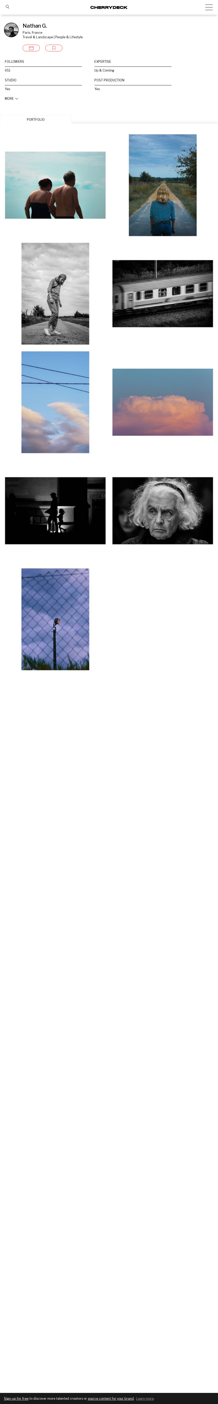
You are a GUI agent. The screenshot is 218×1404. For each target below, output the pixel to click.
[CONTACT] (31, 48)
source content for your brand (111, 1399)
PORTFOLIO (36, 120)
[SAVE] (53, 48)
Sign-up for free (16, 1399)
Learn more (145, 1399)
